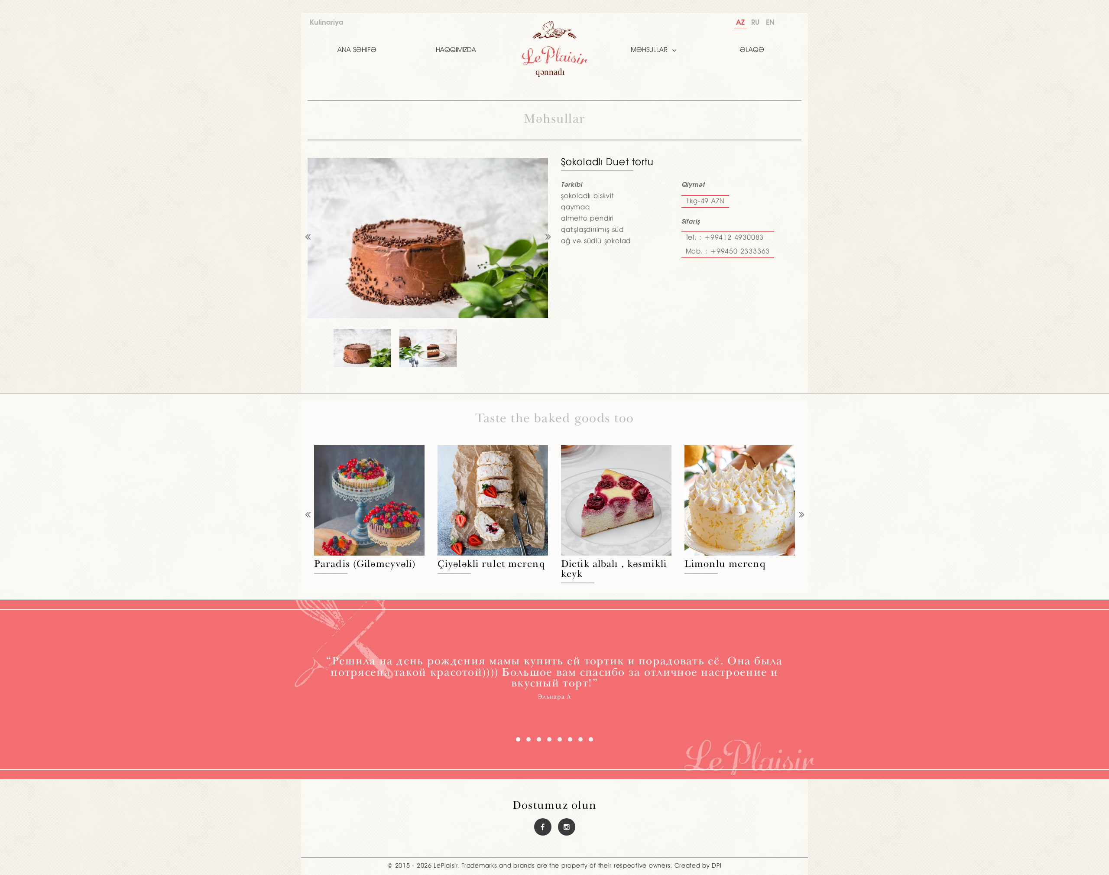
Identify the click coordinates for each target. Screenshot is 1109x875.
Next (548, 237)
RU (755, 23)
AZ (740, 23)
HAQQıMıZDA (456, 50)
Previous (307, 237)
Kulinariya (327, 23)
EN (770, 23)
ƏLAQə (752, 50)
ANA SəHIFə (356, 50)
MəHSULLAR (649, 50)
